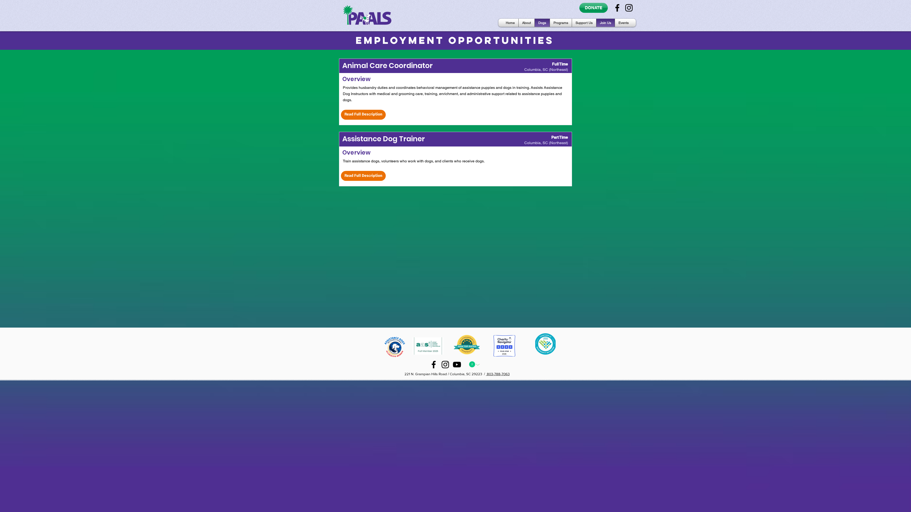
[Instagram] (629, 8)
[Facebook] (617, 8)
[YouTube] (457, 365)
